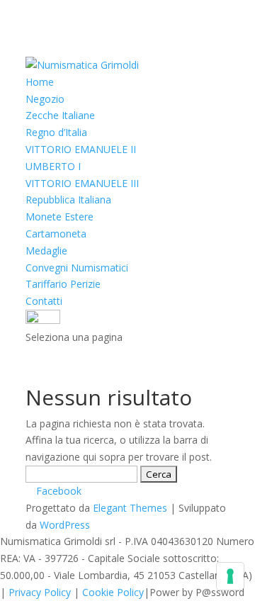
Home (40, 82)
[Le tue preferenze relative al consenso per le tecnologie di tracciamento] (230, 576)
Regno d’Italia (56, 132)
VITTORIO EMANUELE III (82, 183)
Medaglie (46, 250)
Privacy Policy (39, 592)
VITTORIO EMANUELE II (81, 149)
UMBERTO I (53, 166)
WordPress (65, 525)
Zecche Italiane (60, 115)
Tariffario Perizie (63, 284)
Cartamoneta (56, 233)
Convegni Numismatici (77, 267)
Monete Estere (60, 216)
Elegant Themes (130, 508)
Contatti (44, 301)
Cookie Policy (113, 592)
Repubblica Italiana (68, 199)
